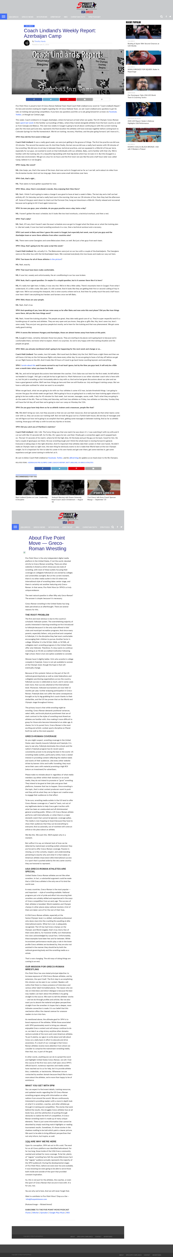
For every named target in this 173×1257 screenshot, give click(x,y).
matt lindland (71, 462)
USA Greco (13, 16)
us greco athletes (85, 462)
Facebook (113, 112)
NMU (66, 16)
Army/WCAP (55, 16)
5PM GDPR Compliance (85, 1236)
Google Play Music (57, 1213)
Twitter (18, 115)
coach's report (58, 462)
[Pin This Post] (68, 99)
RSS (68, 1213)
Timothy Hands (40, 41)
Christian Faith (78, 16)
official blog (73, 458)
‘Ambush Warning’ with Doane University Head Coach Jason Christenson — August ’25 (67, 499)
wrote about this (29, 365)
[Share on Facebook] (34, 99)
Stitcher (35, 1213)
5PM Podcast (95, 16)
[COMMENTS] (101, 99)
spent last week (27, 123)
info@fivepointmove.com (36, 1199)
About (72, 1236)
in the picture (55, 259)
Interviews (42, 16)
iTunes (28, 1213)
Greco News (27, 16)
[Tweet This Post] (51, 99)
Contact (98, 1236)
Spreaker (44, 1213)
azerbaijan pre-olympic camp (40, 462)
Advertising (108, 1236)
